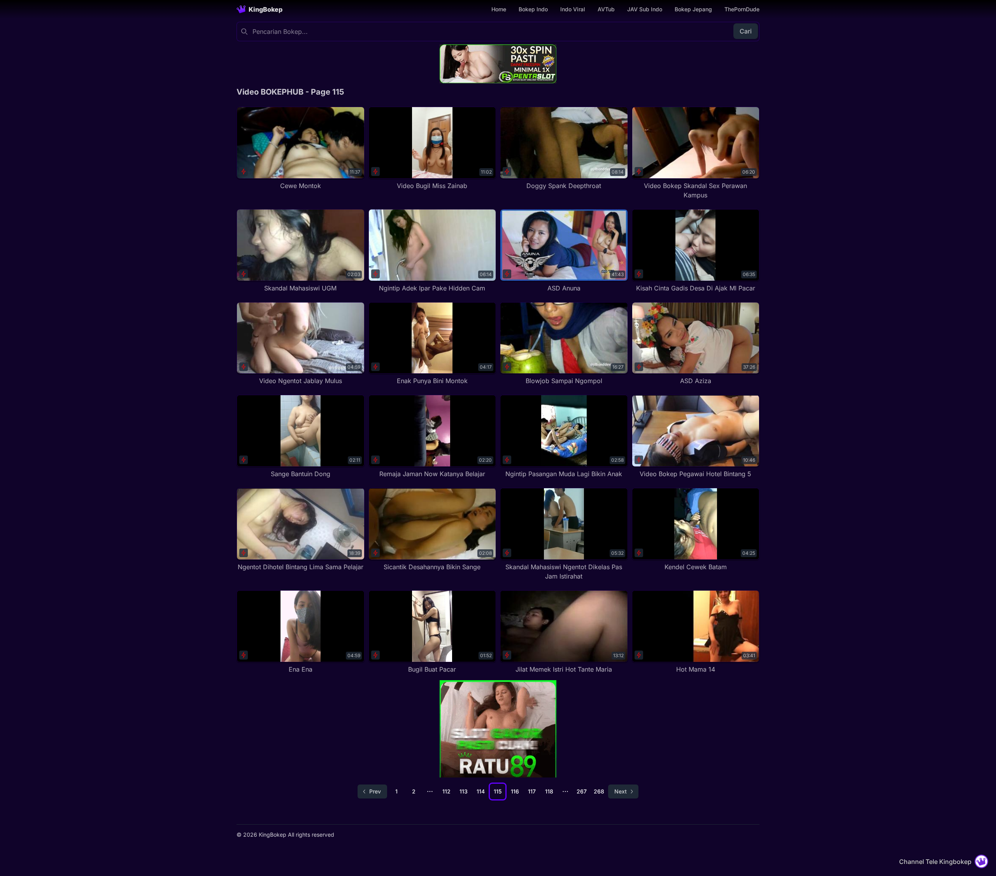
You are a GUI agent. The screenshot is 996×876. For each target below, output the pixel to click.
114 (481, 791)
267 (582, 791)
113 (463, 791)
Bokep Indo (533, 9)
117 (532, 791)
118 (549, 791)
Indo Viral (572, 9)
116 (515, 791)
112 (446, 791)
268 (599, 791)
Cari (746, 31)
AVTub (606, 9)
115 (498, 791)
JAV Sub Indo (644, 9)
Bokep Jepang (693, 9)
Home (498, 9)
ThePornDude (741, 9)
